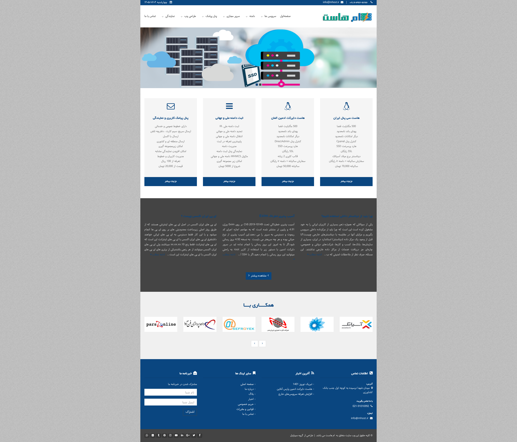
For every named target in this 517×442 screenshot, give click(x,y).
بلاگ (251, 394)
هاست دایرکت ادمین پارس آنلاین (294, 389)
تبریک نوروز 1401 (302, 384)
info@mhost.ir (359, 418)
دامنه (252, 16)
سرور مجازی (233, 16)
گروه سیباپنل (297, 436)
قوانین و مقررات (245, 409)
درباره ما (249, 389)
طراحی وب (190, 16)
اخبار (251, 399)
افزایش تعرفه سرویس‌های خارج (295, 394)
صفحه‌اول (285, 16)
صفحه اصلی (247, 384)
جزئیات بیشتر (346, 181)
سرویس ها (270, 16)
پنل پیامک (211, 16)
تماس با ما (150, 16)
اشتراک (190, 412)
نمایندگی (170, 16)
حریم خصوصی (246, 404)
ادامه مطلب (315, 254)
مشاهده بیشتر (259, 275)
